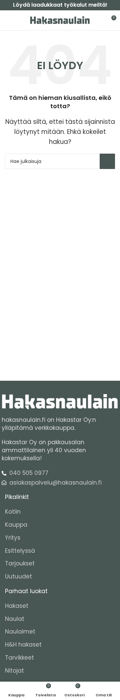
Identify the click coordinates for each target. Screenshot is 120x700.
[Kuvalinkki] (60, 401)
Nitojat (14, 671)
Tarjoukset (20, 563)
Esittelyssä (20, 551)
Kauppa (16, 525)
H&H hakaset (23, 645)
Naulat (14, 619)
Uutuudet (18, 576)
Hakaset (16, 606)
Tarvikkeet (19, 658)
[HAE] (107, 161)
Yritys (12, 538)
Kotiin (13, 512)
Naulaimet (20, 632)
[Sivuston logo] (60, 20)
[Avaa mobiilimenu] (8, 20)
